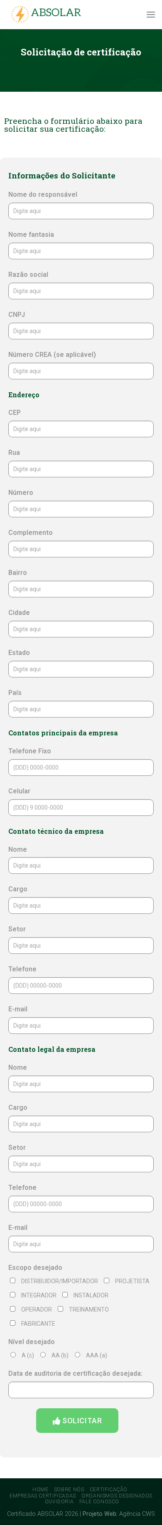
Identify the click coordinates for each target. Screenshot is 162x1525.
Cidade (19, 613)
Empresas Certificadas (43, 1496)
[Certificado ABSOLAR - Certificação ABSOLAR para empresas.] (47, 15)
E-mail (17, 1009)
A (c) (28, 1355)
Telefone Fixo (29, 751)
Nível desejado (31, 1342)
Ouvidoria (59, 1502)
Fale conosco (99, 1502)
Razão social (28, 274)
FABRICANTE (38, 1323)
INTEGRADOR (38, 1295)
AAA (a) (96, 1355)
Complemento (30, 533)
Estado (19, 653)
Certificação (109, 1489)
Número (20, 493)
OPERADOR (36, 1309)
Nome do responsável (42, 194)
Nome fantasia (31, 234)
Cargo (17, 889)
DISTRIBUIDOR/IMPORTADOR (59, 1281)
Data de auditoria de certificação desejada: (75, 1373)
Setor (17, 929)
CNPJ (16, 315)
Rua (14, 452)
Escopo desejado (35, 1268)
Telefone (22, 969)
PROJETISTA (132, 1281)
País (15, 693)
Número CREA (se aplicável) (52, 355)
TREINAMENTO (89, 1309)
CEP (14, 412)
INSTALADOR (91, 1295)
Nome (17, 849)
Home (40, 1489)
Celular (19, 791)
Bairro (17, 573)
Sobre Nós (69, 1489)
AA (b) (60, 1355)
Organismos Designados (116, 1496)
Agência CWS (137, 1513)
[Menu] (151, 14)
